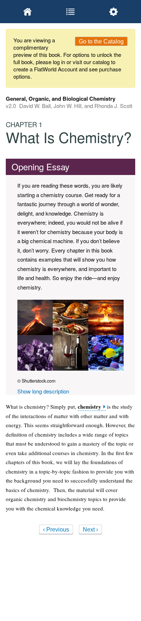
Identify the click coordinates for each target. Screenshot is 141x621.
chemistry (89, 407)
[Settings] (113, 12)
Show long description (43, 391)
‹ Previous (56, 529)
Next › (90, 529)
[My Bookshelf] (27, 12)
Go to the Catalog (101, 41)
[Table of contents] (70, 12)
